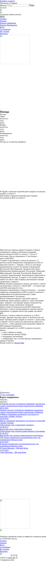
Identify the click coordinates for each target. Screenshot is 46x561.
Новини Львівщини (8, 23)
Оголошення (5, 29)
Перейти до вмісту (7, 1)
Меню (2, 17)
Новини (3, 21)
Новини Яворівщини (8, 25)
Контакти (4, 34)
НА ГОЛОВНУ (8, 395)
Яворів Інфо (19, 343)
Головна (3, 19)
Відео (2, 27)
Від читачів (4, 31)
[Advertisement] (23, 87)
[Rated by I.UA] (5, 555)
